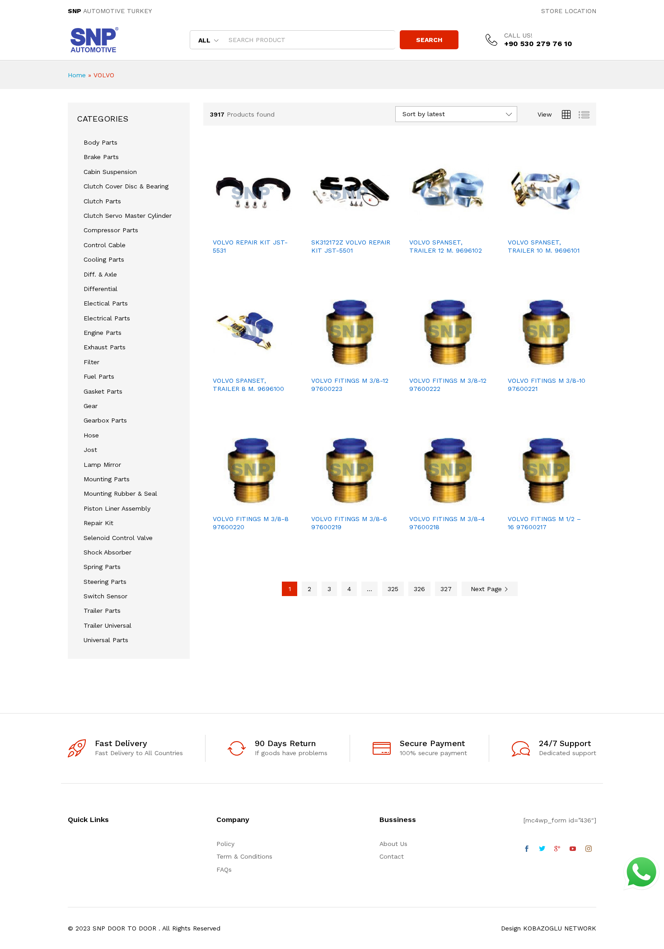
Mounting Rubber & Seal (120, 493)
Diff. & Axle (100, 274)
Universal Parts (106, 640)
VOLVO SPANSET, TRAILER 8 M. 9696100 (248, 384)
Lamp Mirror (102, 464)
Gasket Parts (103, 391)
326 (419, 588)
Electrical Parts (107, 318)
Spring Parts (102, 566)
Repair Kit (98, 522)
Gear (91, 405)
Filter (91, 362)
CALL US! (518, 35)
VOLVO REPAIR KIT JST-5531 (250, 246)
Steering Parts (105, 581)
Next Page (487, 588)
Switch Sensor (105, 596)
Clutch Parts (102, 201)
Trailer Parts (102, 610)
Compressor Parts (111, 230)
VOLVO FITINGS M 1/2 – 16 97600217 (544, 523)
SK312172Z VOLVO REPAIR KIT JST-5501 (350, 246)
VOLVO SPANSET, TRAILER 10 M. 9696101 (544, 246)
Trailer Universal (107, 625)
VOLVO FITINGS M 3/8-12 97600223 (349, 384)
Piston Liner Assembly (117, 508)
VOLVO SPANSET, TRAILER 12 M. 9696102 (445, 246)
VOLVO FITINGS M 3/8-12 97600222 (447, 384)
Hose (91, 435)
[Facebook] (526, 849)
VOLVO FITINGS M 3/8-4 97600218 (447, 523)
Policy (225, 843)
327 (446, 588)
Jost (90, 449)
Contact (391, 856)
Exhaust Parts (105, 347)
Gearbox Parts (105, 420)
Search (429, 39)
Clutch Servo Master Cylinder (128, 215)
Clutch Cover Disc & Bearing (126, 186)
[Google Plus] (557, 849)
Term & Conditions (244, 856)
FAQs (224, 869)
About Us (393, 843)
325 (393, 588)
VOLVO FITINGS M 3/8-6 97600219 (349, 523)
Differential (100, 288)
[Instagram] (588, 849)
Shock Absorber (107, 552)
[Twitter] (542, 849)
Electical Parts (106, 303)
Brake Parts (101, 156)
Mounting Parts (107, 479)
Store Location (568, 10)
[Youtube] (572, 849)
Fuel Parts (99, 376)
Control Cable (105, 245)
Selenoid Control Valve (118, 537)
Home (77, 75)
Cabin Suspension (110, 171)
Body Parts (100, 142)
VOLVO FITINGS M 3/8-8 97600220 (251, 523)
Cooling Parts (104, 259)
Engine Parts (103, 332)
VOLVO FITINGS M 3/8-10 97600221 (546, 384)
